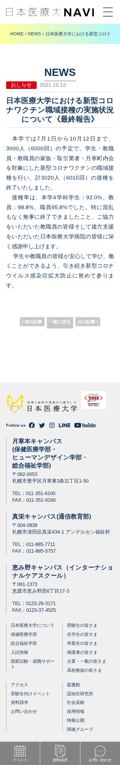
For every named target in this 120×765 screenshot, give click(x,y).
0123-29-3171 (41, 603)
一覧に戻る (60, 321)
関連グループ (80, 729)
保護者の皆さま (82, 652)
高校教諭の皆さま (84, 670)
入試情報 (19, 652)
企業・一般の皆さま (86, 661)
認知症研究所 (80, 693)
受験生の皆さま (82, 625)
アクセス (19, 684)
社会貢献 (75, 702)
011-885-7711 (40, 544)
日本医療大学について (32, 625)
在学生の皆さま (82, 634)
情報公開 (75, 720)
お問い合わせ (24, 711)
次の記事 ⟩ (88, 321)
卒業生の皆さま (82, 643)
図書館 (73, 684)
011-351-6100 (40, 493)
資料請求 (19, 702)
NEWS (34, 33)
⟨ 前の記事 (32, 321)
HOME (17, 33)
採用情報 (75, 711)
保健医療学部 (24, 634)
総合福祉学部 (24, 643)
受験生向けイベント (30, 693)
